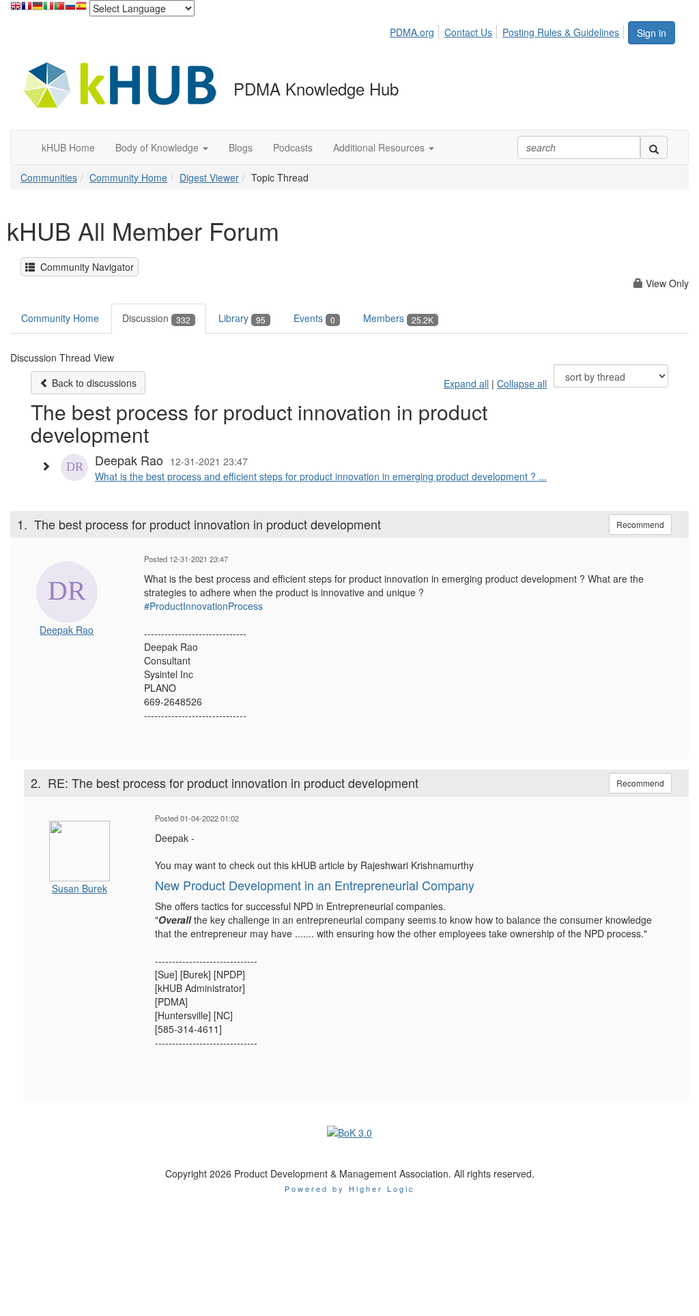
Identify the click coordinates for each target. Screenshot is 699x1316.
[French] (26, 9)
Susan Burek (79, 888)
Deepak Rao (67, 630)
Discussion (156, 318)
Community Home (128, 177)
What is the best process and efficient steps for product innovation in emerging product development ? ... (321, 476)
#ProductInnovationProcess (203, 606)
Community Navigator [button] (84, 267)
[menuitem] (415, 30)
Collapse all (522, 383)
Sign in (651, 33)
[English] (15, 9)
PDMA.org (412, 32)
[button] (161, 147)
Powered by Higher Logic (350, 1188)
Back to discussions (93, 383)
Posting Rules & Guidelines (560, 32)
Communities (48, 177)
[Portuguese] (59, 9)
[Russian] (70, 9)
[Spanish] (81, 9)
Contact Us (468, 32)
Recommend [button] (640, 524)
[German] (37, 9)
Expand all (466, 383)
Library (242, 318)
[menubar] (508, 30)
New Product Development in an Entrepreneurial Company (314, 885)
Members (398, 318)
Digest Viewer (209, 177)
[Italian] (48, 9)
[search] (654, 147)
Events (314, 318)
